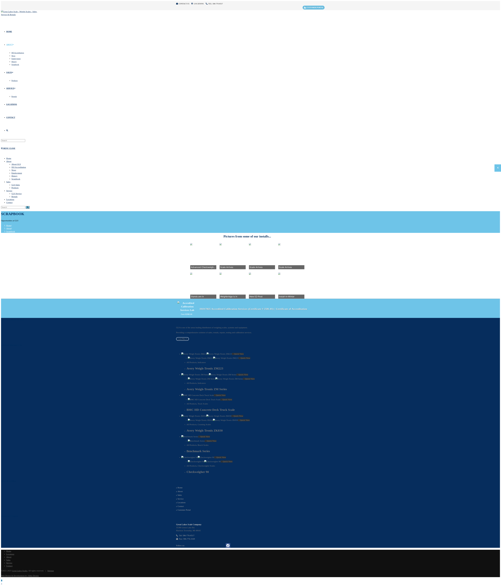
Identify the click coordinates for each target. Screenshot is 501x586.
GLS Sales (15, 185)
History (14, 176)
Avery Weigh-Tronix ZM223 (205, 368)
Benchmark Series (198, 451)
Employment (16, 173)
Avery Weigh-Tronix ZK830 (205, 430)
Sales (8, 182)
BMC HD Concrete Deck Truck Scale (211, 409)
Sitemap (50, 571)
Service (9, 191)
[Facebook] (228, 545)
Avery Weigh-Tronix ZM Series (207, 389)
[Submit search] (27, 207)
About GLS (16, 164)
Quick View (239, 354)
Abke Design (33, 576)
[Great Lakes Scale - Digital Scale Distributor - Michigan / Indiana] (20, 15)
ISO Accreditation (18, 167)
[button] (182, 339)
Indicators (202, 362)
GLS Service (16, 194)
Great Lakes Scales (19, 571)
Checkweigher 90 (198, 472)
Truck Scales (203, 404)
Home (8, 158)
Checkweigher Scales (206, 466)
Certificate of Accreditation (291, 309)
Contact (9, 202)
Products (15, 188)
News (13, 170)
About (8, 161)
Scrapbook (15, 179)
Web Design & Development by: (14, 576)
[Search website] (7, 130)
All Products (192, 362)
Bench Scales (203, 445)
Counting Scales (204, 424)
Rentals (14, 197)
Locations (10, 199)
